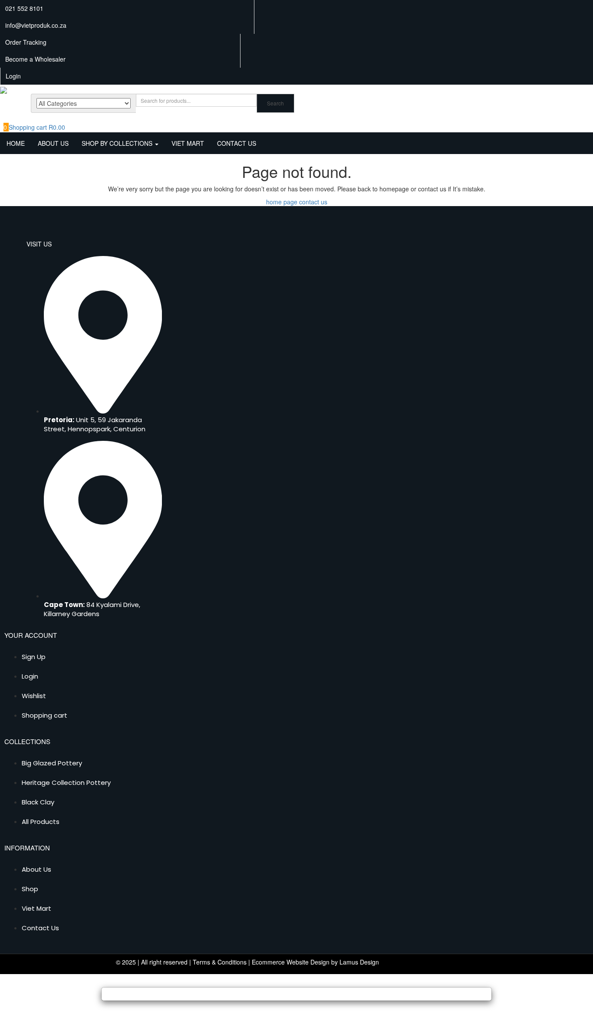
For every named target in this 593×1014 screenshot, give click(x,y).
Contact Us (236, 143)
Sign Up (34, 656)
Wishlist (34, 695)
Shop (30, 888)
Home (16, 143)
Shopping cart (44, 715)
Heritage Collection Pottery (66, 782)
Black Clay (38, 802)
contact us (313, 201)
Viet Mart (187, 143)
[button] (34, 127)
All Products (40, 821)
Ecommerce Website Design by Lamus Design (315, 962)
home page (281, 201)
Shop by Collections (118, 143)
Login (30, 676)
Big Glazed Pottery (52, 763)
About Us (53, 143)
